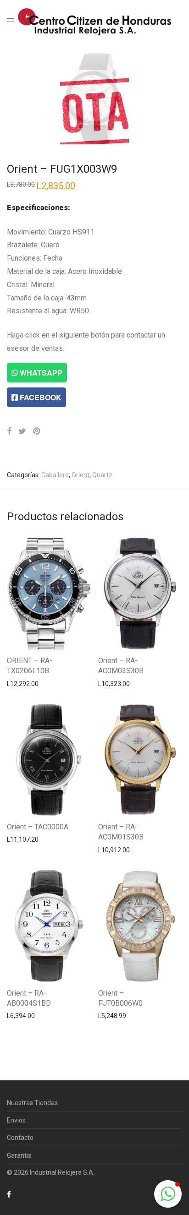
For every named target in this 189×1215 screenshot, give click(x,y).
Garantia (19, 1155)
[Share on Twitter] (22, 431)
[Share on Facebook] (9, 431)
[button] (168, 1194)
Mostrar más (20, 683)
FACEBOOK (39, 397)
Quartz (102, 475)
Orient (80, 475)
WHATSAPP (40, 372)
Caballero (55, 475)
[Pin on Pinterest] (37, 431)
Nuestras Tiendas (32, 1102)
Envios (16, 1120)
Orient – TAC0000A (37, 827)
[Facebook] (9, 1194)
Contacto (20, 1137)
